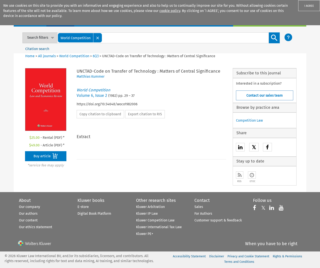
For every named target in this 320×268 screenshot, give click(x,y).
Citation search (37, 49)
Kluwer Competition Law (155, 220)
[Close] (97, 38)
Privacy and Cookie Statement (248, 256)
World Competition (74, 56)
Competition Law (249, 120)
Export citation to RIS (145, 114)
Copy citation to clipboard (100, 114)
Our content (28, 220)
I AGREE (309, 5)
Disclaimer (216, 256)
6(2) (96, 56)
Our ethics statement (35, 227)
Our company (29, 207)
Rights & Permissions (287, 256)
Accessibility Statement (189, 256)
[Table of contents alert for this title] (252, 175)
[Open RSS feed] (239, 175)
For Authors (203, 213)
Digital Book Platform (94, 213)
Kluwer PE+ (144, 234)
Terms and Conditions (239, 262)
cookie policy (169, 11)
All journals (47, 56)
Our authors (28, 213)
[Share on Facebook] (267, 148)
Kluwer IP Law (147, 213)
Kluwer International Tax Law (159, 227)
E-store (83, 207)
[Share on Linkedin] (240, 148)
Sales (198, 207)
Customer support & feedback (218, 220)
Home (30, 56)
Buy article (43, 156)
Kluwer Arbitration (150, 207)
